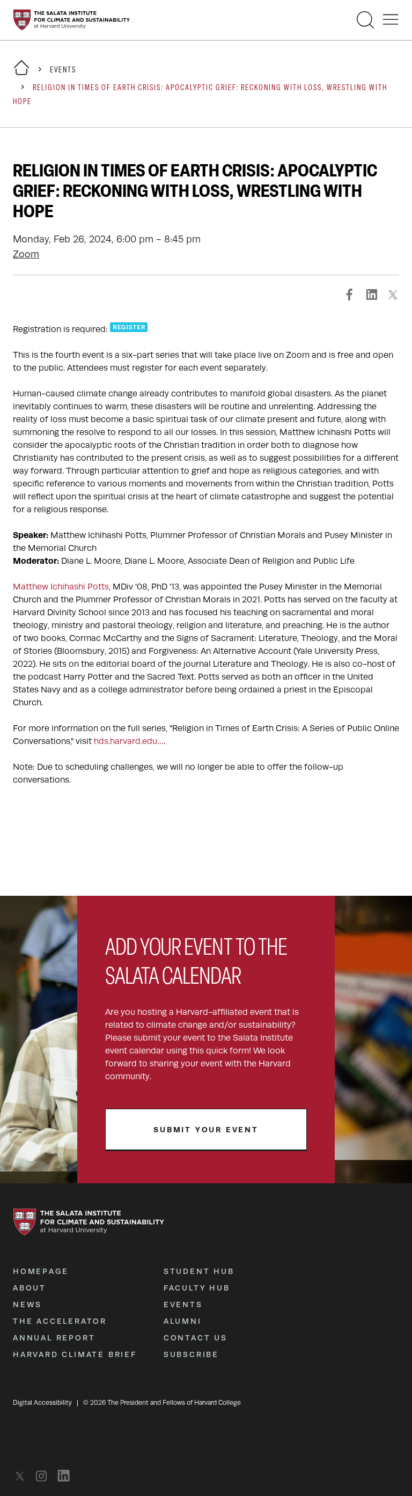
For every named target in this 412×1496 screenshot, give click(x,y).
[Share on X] (392, 294)
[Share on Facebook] (349, 294)
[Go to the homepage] (71, 20)
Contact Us (195, 1337)
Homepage (40, 1271)
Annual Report (54, 1337)
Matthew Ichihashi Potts (61, 587)
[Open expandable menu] (390, 19)
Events (63, 71)
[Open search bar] (365, 19)
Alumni (183, 1321)
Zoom (26, 254)
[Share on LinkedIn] (371, 294)
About (29, 1288)
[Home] (21, 74)
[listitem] (23, 1476)
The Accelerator (60, 1321)
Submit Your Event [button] (206, 1129)
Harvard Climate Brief (75, 1354)
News (27, 1304)
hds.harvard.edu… (129, 741)
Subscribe (191, 1354)
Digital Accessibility (42, 1402)
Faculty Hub (197, 1288)
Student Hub (199, 1271)
